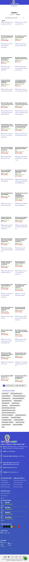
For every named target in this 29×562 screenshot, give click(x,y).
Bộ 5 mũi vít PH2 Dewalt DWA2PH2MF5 (7, 193)
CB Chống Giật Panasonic (19, 395)
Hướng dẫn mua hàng (5, 484)
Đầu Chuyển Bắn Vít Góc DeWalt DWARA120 (7, 285)
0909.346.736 (15, 462)
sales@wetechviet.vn (12, 467)
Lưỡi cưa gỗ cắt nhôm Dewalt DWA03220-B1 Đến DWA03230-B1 (20, 81)
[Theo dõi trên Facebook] (2, 526)
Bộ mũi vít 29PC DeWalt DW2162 (6, 330)
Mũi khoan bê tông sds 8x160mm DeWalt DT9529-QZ (6, 263)
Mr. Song (7, 507)
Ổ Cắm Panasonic (6, 398)
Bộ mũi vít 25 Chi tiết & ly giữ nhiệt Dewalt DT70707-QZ (21, 377)
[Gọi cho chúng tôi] (12, 526)
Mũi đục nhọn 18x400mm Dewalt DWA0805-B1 (21, 218)
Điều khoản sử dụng (17, 486)
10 (17, 385)
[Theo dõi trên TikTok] (4, 526)
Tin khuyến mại (4, 480)
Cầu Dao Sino (5, 417)
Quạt (3, 427)
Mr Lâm (7, 502)
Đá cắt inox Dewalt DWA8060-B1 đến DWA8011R (5, 81)
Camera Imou (5, 393)
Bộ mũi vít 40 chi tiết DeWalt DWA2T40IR (20, 308)
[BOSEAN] (14, 7)
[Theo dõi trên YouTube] (19, 526)
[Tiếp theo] (25, 386)
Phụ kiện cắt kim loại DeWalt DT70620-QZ (6, 218)
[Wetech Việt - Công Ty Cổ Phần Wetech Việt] (14, 2)
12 (22, 385)
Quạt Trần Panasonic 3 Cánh (8, 407)
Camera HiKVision (6, 395)
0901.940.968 (15, 464)
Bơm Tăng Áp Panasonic (16, 393)
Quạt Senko (4, 405)
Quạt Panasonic (15, 403)
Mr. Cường (8, 517)
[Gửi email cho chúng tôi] (9, 526)
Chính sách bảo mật (17, 484)
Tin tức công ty (4, 495)
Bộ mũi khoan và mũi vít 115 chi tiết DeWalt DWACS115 (21, 286)
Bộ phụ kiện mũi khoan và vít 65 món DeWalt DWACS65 (7, 309)
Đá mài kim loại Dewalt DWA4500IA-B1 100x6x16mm (6, 59)
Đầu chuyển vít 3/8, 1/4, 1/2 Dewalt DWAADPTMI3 (21, 103)
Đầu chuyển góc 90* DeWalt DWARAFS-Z (20, 262)
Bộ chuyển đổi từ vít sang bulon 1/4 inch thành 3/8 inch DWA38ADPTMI (21, 126)
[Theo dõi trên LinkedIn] (16, 526)
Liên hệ (2, 498)
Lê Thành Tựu (21, 456)
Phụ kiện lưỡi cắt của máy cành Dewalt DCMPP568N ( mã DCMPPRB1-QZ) (21, 195)
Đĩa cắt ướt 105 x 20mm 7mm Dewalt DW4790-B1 (7, 103)
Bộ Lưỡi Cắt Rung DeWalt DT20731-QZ (7, 376)
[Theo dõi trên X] (7, 526)
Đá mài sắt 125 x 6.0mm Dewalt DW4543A (21, 36)
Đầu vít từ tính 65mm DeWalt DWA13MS (6, 171)
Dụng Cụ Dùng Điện (17, 424)
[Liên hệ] (25, 558)
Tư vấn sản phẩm (4, 482)
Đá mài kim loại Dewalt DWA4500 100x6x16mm (21, 58)
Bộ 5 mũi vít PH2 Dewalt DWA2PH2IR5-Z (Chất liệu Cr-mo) (21, 171)
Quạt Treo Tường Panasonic (8, 412)
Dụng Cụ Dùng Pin (6, 424)
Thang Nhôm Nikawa (15, 417)
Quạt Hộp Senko (17, 400)
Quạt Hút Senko (5, 403)
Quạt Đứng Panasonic (21, 415)
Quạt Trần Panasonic (15, 405)
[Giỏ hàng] (27, 2)
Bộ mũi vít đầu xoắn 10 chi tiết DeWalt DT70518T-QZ (21, 149)
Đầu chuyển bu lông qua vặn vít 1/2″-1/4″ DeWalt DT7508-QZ (7, 149)
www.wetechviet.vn (13, 472)
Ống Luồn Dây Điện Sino (18, 398)
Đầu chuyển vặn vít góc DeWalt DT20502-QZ (21, 353)
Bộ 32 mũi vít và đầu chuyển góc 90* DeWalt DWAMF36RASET (7, 354)
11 (19, 385)
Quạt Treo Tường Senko (7, 415)
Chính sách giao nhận (18, 482)
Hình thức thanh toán (5, 486)
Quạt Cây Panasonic (6, 400)
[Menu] (2, 2)
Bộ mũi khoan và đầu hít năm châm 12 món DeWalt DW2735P (21, 331)
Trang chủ (12, 14)
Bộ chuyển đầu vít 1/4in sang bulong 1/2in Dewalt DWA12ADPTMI (7, 126)
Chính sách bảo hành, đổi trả (19, 480)
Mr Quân (7, 512)
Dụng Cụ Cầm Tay (20, 422)
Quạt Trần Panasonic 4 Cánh (8, 410)
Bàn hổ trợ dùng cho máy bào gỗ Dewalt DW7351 (7, 36)
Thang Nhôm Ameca (6, 419)
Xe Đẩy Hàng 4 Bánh (18, 419)
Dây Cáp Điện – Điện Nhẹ (7, 422)
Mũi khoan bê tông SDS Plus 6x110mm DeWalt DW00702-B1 (6, 240)
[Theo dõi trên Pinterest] (14, 526)
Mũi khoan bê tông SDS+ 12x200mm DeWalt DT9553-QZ (21, 240)
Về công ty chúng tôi (5, 493)
